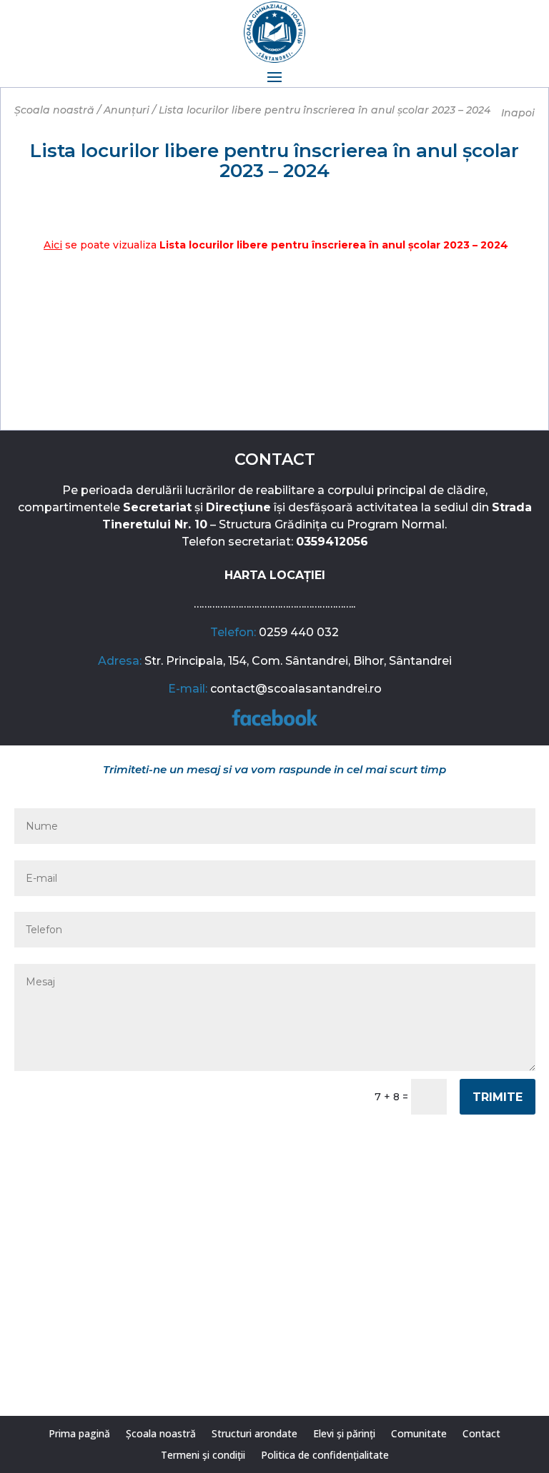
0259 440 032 (299, 632)
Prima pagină (79, 1434)
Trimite (498, 1097)
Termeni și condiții (203, 1456)
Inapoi (518, 112)
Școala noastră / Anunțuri (81, 110)
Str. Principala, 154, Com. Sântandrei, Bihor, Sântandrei (298, 661)
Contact (481, 1434)
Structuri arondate (254, 1434)
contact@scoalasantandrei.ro (296, 688)
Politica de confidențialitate (325, 1456)
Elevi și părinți (344, 1434)
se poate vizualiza (276, 244)
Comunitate (419, 1434)
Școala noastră (161, 1434)
